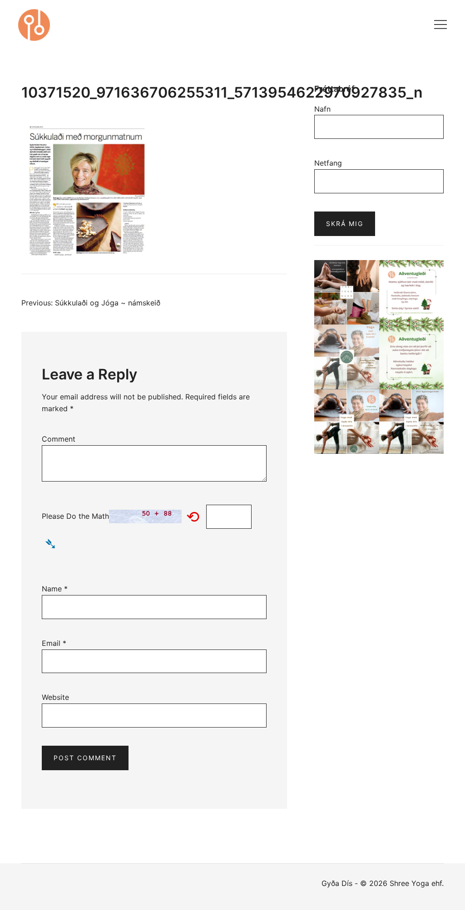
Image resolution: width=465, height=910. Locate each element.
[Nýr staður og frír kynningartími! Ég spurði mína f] (411, 421)
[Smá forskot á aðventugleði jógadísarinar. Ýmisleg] (411, 357)
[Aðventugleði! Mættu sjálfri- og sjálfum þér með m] (411, 292)
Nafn (322, 108)
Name (55, 588)
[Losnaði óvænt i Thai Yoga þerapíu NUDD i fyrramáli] (346, 292)
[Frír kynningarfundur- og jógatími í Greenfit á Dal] (346, 421)
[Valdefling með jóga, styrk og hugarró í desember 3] (346, 357)
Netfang (328, 162)
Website (55, 697)
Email (54, 643)
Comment (58, 438)
